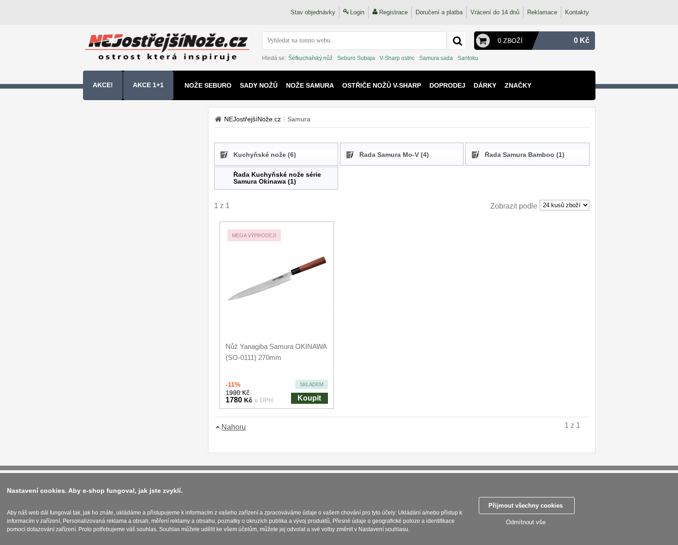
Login (357, 12)
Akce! (103, 85)
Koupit (309, 398)
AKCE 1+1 (148, 85)
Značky (518, 85)
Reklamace (542, 12)
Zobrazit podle (513, 206)
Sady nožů (259, 85)
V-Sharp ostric (397, 58)
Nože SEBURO (208, 85)
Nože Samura (310, 85)
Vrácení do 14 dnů (494, 12)
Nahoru (233, 427)
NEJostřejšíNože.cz (252, 119)
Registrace (393, 12)
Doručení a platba (439, 12)
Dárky (485, 85)
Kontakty (577, 12)
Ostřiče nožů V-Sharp (381, 85)
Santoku (468, 58)
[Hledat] (457, 40)
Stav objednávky (313, 12)
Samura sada (436, 58)
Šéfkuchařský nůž (310, 58)
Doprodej (447, 85)
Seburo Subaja (356, 58)
